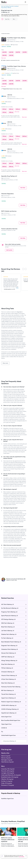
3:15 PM (24, 52)
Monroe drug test (6, 758)
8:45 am (18, 109)
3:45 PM (11, 55)
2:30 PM (4, 52)
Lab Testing (6, 6)
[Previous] (23, 269)
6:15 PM (24, 80)
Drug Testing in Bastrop (6, 7)
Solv (2, 6)
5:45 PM (18, 80)
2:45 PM (11, 52)
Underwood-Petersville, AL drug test (11, 775)
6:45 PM (11, 84)
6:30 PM (4, 84)
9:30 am (11, 112)
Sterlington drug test (6, 760)
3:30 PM (4, 55)
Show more (24, 117)
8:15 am (4, 109)
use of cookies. (21, 856)
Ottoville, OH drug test (7, 779)
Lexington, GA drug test (7, 773)
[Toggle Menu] (24, 2)
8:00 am (25, 136)
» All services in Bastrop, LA (9, 741)
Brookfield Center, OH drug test (9, 777)
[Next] (26, 269)
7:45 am (18, 136)
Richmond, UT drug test (7, 785)
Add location (9, 250)
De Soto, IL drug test (6, 781)
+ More (17, 288)
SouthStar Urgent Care (7, 798)
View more (3, 58)
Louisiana (16, 6)
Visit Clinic (22, 187)
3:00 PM (18, 52)
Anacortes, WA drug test (7, 769)
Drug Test (11, 6)
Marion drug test (5, 756)
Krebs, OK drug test (6, 783)
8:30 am (11, 109)
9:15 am (4, 112)
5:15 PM (4, 80)
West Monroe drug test (7, 762)
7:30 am (11, 136)
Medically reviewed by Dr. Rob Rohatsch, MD (15, 579)
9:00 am (25, 109)
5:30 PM (11, 80)
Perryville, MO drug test (7, 771)
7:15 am (4, 136)
